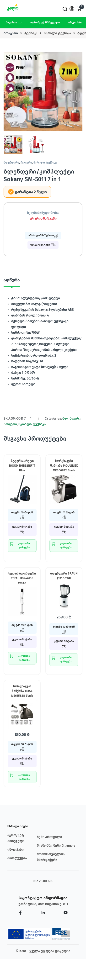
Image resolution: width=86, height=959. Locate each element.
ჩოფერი (26, 162)
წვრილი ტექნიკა (57, 33)
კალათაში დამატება (24, 545)
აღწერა (12, 280)
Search (64, 9)
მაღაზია (11, 22)
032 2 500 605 (43, 881)
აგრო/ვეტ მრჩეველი (45, 22)
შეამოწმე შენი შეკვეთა (56, 845)
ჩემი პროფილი (49, 837)
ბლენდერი (11, 162)
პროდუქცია (17, 858)
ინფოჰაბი (75, 22)
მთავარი (11, 33)
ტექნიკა (30, 33)
